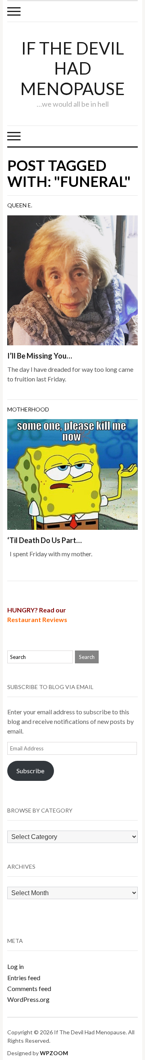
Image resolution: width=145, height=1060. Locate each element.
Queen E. (19, 205)
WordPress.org (28, 999)
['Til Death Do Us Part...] (72, 473)
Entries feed (23, 977)
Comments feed (29, 988)
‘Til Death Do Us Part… (44, 540)
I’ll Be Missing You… (39, 355)
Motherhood (28, 409)
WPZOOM (54, 1053)
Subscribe (30, 770)
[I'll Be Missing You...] (72, 279)
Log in (15, 966)
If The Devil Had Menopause (72, 68)
